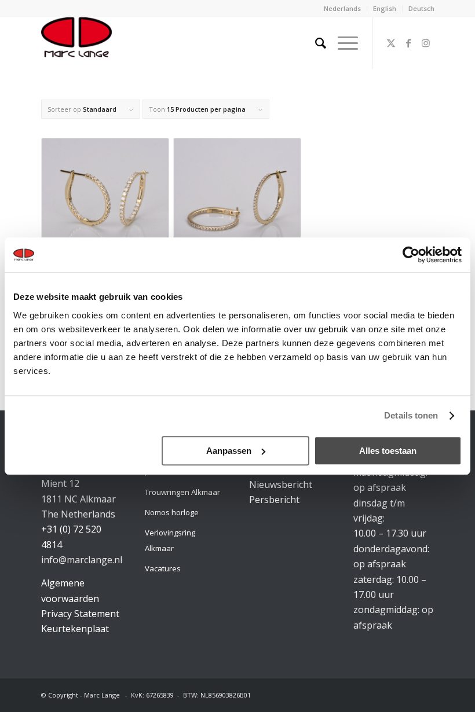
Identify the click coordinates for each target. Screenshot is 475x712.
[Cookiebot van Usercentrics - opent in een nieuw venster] (411, 254)
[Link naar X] (391, 43)
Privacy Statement (80, 613)
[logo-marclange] (76, 43)
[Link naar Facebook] (408, 43)
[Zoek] (315, 43)
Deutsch (421, 8)
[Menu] (342, 43)
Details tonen (411, 415)
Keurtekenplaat (75, 628)
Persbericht (274, 499)
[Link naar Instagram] (425, 43)
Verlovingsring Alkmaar (170, 540)
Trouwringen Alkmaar (182, 492)
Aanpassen (228, 451)
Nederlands (342, 8)
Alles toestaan (387, 451)
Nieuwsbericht (280, 484)
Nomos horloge (172, 512)
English (384, 8)
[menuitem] (342, 9)
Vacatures (163, 568)
